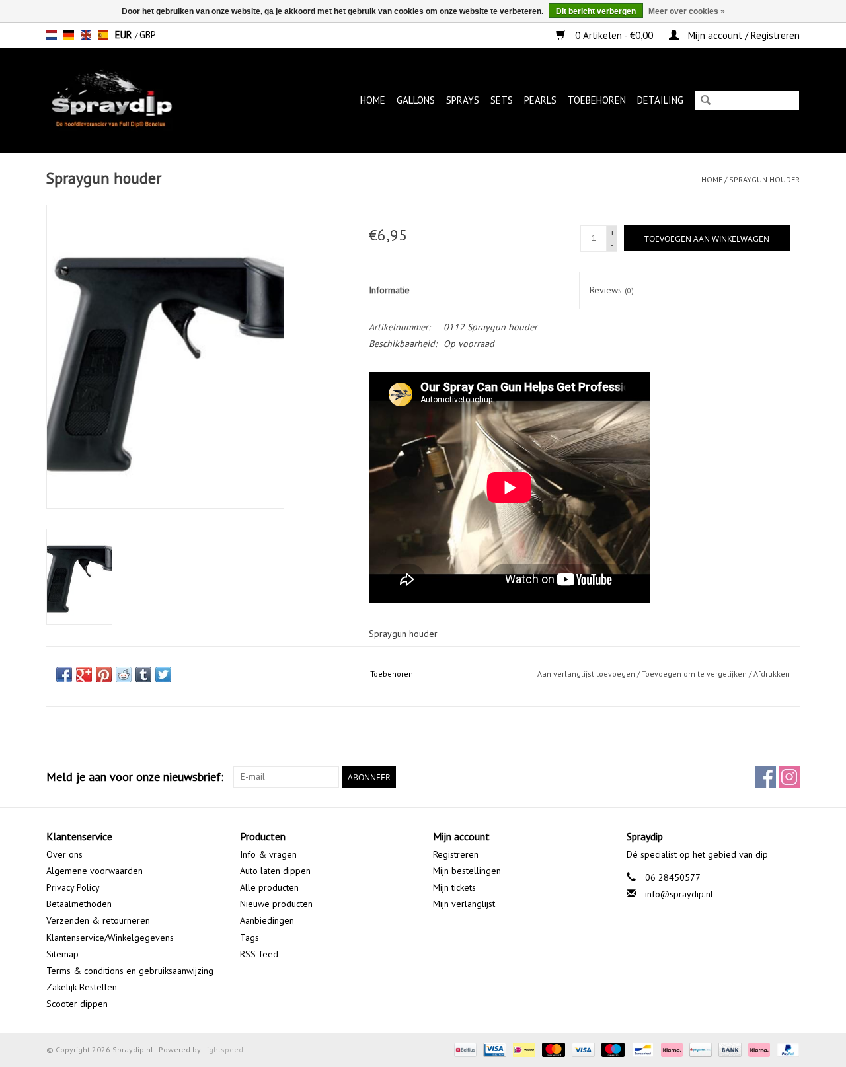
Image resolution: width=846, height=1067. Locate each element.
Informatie (389, 290)
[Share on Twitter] (163, 674)
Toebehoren (597, 100)
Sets (501, 100)
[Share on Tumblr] (143, 674)
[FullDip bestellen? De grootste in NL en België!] (130, 100)
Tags (249, 937)
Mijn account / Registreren (742, 35)
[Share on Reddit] (124, 674)
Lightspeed (223, 1049)
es (103, 35)
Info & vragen (268, 854)
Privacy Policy (73, 887)
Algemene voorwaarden (94, 871)
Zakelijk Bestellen (81, 987)
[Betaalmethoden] (464, 1049)
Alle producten (269, 887)
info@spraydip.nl (679, 894)
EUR (125, 34)
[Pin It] (104, 674)
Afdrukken (771, 674)
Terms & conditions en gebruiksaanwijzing (129, 970)
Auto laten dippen (275, 871)
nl (51, 35)
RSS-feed (259, 954)
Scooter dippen (77, 1004)
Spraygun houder (764, 179)
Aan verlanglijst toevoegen (586, 674)
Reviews (612, 290)
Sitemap (62, 954)
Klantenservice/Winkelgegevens (110, 937)
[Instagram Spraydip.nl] (789, 777)
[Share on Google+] (84, 674)
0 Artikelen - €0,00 (614, 35)
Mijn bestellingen (467, 871)
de (68, 35)
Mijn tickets (454, 887)
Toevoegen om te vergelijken (695, 674)
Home (372, 100)
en (86, 35)
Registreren (456, 854)
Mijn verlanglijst (464, 904)
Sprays (462, 100)
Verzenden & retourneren (98, 920)
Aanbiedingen (267, 920)
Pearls (540, 100)
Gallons (416, 100)
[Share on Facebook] (64, 674)
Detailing (660, 100)
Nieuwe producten (276, 904)
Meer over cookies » (686, 11)
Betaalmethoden (79, 904)
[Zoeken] (705, 101)
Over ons (64, 854)
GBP (147, 34)
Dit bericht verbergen (596, 11)
